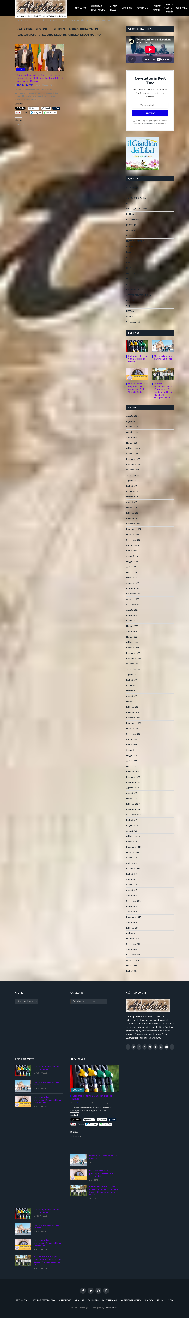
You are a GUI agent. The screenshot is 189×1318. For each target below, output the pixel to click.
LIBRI (128, 263)
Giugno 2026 (132, 427)
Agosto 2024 (132, 545)
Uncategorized (133, 322)
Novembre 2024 (133, 529)
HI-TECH (130, 236)
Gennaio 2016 (132, 885)
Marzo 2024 (131, 572)
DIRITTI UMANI (157, 8)
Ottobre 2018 (132, 852)
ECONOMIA (142, 8)
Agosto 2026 (132, 416)
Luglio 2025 (131, 486)
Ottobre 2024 (132, 534)
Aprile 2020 (131, 793)
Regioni (129, 306)
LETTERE (130, 257)
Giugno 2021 (132, 750)
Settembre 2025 (134, 475)
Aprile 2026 (131, 437)
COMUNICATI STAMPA (136, 198)
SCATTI (129, 316)
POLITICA (130, 300)
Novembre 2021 (133, 723)
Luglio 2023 (131, 615)
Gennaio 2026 (132, 454)
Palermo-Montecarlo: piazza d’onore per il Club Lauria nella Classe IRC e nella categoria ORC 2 (163, 390)
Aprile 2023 (131, 631)
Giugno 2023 (132, 621)
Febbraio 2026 (133, 448)
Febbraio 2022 (133, 707)
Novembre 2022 (133, 658)
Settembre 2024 (134, 540)
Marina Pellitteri (25, 85)
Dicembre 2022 (133, 653)
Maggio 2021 (132, 755)
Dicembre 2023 (133, 588)
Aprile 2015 (131, 890)
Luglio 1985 (131, 971)
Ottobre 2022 (132, 664)
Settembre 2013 (134, 901)
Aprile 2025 (131, 502)
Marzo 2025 (131, 508)
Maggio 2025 (132, 497)
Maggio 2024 (132, 561)
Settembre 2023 (134, 604)
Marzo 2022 (131, 701)
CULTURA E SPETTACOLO (98, 8)
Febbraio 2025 (133, 513)
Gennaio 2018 (132, 858)
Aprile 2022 (131, 696)
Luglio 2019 (131, 820)
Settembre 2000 (134, 955)
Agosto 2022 (132, 674)
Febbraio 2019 (133, 836)
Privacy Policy (151, 124)
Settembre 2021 (134, 734)
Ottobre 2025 (132, 470)
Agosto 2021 (132, 739)
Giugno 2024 (132, 556)
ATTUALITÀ (80, 8)
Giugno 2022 (132, 685)
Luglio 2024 (131, 551)
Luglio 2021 (131, 745)
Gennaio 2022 (132, 712)
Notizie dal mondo (169, 8)
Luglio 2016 (131, 874)
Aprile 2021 (131, 761)
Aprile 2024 (131, 567)
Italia (128, 252)
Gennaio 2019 (132, 842)
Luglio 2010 (131, 933)
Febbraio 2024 (133, 577)
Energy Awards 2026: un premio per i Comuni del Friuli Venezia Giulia (138, 387)
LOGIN (170, 1300)
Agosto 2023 (132, 610)
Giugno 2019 (132, 825)
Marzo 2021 (131, 766)
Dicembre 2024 (133, 524)
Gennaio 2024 (132, 583)
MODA (129, 279)
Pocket (25, 112)
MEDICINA (127, 8)
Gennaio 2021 (132, 771)
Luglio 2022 (131, 680)
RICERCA (130, 311)
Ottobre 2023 (132, 599)
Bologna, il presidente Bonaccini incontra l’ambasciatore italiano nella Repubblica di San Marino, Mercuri (40, 78)
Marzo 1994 (131, 965)
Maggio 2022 (132, 691)
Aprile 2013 (131, 912)
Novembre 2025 (133, 464)
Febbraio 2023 (133, 642)
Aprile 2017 (131, 863)
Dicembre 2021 (133, 718)
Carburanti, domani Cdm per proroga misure (137, 359)
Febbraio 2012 (133, 928)
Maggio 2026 (132, 432)
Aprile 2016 (131, 879)
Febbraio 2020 (133, 804)
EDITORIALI (131, 230)
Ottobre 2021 (132, 728)
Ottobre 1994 (132, 960)
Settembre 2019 (134, 815)
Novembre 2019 (133, 809)
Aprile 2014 (131, 895)
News (128, 284)
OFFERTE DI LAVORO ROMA (138, 295)
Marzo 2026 (131, 443)
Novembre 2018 (133, 847)
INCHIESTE (131, 246)
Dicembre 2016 (133, 868)
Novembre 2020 (133, 782)
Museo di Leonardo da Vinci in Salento (163, 357)
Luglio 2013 (131, 906)
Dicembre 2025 (133, 459)
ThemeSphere (111, 1308)
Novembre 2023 (133, 594)
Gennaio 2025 (132, 518)
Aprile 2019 (131, 831)
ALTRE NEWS (113, 8)
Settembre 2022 (134, 669)
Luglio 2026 (131, 421)
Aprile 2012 (131, 922)
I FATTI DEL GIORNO (135, 241)
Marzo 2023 (131, 637)
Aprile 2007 (131, 949)
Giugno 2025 (132, 491)
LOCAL (20, 69)
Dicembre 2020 (133, 777)
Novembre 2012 (133, 917)
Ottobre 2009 (132, 939)
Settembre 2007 (134, 944)
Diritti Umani (132, 214)
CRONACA (130, 203)
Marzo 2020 (131, 798)
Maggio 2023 (132, 626)
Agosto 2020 (132, 788)
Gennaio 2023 (132, 648)
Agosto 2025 (132, 480)
